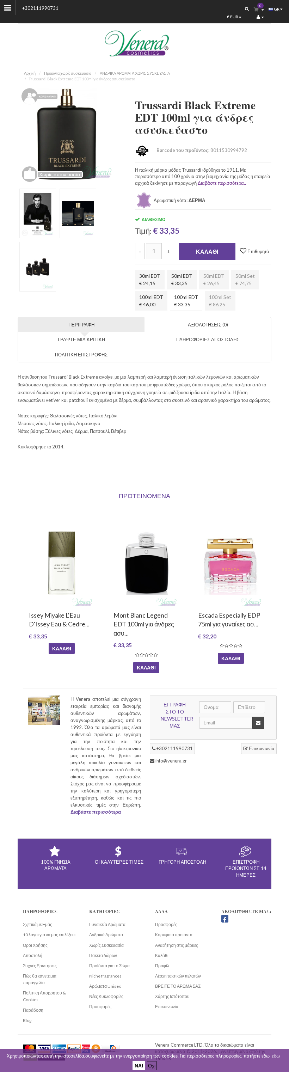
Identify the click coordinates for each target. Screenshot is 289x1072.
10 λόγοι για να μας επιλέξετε (49, 934)
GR (276, 9)
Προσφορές (100, 1006)
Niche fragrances (105, 976)
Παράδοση (33, 1010)
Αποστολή (32, 955)
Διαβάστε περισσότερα (95, 812)
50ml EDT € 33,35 (181, 279)
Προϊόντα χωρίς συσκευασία (67, 73)
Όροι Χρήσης (35, 945)
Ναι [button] (139, 1065)
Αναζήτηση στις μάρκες (176, 945)
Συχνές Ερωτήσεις (40, 965)
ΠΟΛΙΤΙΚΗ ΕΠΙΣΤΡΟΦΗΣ (81, 354)
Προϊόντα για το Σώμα (109, 965)
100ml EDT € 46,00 (151, 300)
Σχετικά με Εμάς (37, 924)
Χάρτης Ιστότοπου (172, 996)
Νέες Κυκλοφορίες (106, 996)
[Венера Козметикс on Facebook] (224, 919)
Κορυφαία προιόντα (173, 934)
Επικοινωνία (261, 748)
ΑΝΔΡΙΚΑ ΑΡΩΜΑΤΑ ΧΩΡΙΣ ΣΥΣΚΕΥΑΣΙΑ (135, 73)
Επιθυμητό (257, 251)
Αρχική (30, 73)
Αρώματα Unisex (105, 986)
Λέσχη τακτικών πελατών (178, 976)
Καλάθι (207, 251)
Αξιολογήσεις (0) (208, 324)
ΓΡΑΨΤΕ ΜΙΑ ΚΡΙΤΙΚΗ (81, 339)
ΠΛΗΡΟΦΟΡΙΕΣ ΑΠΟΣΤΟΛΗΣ (207, 339)
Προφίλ (162, 965)
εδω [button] (276, 1056)
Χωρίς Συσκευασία (106, 945)
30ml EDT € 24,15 (149, 279)
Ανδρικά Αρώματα (106, 934)
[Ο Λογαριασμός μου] (260, 17)
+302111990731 (40, 8)
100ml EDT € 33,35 (186, 300)
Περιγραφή (81, 324)
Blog (27, 1020)
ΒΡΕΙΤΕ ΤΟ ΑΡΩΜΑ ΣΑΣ (178, 986)
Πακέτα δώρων (103, 955)
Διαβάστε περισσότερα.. (222, 183)
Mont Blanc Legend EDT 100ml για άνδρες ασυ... (143, 624)
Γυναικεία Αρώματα (107, 924)
